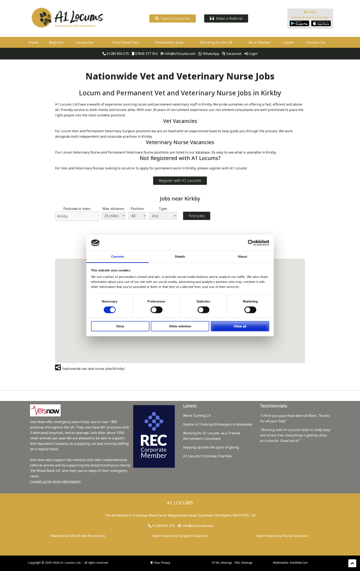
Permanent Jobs (170, 42)
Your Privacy (162, 563)
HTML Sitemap (222, 563)
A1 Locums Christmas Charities (207, 456)
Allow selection (180, 326)
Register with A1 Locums (180, 180)
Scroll (352, 563)
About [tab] (242, 256)
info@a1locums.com (179, 53)
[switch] (156, 309)
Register (56, 42)
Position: (137, 208)
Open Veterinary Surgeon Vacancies (180, 535)
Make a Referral (228, 18)
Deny (120, 326)
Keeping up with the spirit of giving (211, 447)
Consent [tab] (117, 256)
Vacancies (84, 42)
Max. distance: (113, 208)
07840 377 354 (146, 53)
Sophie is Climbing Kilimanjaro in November (218, 424)
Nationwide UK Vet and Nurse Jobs (78, 535)
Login (312, 12)
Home (34, 42)
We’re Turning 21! (197, 415)
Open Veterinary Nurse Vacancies (282, 535)
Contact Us (315, 42)
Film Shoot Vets (126, 42)
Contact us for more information (55, 481)
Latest (288, 42)
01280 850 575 (117, 53)
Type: (163, 208)
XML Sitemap (243, 563)
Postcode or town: (77, 208)
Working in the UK (216, 42)
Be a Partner (260, 42)
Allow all (240, 326)
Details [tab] (180, 256)
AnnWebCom (299, 563)
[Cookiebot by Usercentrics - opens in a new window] (251, 243)
